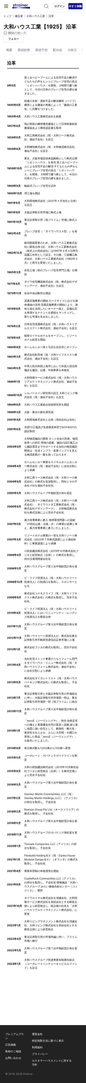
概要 (9, 50)
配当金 (57, 50)
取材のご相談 (13, 1051)
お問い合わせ (13, 1058)
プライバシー (40, 1054)
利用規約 (37, 1047)
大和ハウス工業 (35, 16)
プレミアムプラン (14, 1036)
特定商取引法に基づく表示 (48, 1040)
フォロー (13, 38)
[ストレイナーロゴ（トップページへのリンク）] (21, 6)
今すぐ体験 (75, 6)
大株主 (72, 50)
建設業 (19, 16)
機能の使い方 (16, 33)
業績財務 (24, 50)
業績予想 (41, 50)
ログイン (59, 6)
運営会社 (37, 1034)
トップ (7, 16)
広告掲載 (10, 1044)
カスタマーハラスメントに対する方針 (52, 1062)
